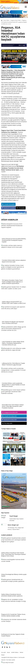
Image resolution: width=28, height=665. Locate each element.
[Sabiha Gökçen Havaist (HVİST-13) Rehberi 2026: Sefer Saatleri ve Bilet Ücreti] (14, 287)
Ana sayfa (3, 652)
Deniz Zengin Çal (13, 525)
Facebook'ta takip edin (10, 420)
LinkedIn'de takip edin (10, 416)
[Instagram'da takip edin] (4, 647)
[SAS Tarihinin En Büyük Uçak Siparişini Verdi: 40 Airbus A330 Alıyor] (14, 307)
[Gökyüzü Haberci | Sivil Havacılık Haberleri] (11, 7)
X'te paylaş (21, 208)
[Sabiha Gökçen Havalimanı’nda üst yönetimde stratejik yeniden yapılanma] (14, 580)
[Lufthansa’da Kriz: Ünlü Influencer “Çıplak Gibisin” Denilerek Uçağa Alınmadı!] (14, 349)
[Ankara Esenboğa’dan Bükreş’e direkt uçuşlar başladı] (14, 560)
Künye (8, 652)
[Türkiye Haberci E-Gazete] (14, 449)
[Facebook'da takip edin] (2, 647)
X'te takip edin (8, 423)
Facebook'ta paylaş (9, 208)
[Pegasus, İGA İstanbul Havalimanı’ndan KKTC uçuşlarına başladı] (14, 57)
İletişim (3, 655)
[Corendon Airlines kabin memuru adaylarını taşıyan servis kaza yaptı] (14, 246)
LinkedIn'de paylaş (9, 204)
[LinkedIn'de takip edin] (7, 647)
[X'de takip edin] (9, 647)
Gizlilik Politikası (15, 652)
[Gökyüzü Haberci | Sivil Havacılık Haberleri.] (1, 20)
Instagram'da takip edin (11, 412)
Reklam (21, 652)
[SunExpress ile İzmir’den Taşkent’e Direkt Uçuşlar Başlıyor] (14, 620)
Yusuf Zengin (13, 516)
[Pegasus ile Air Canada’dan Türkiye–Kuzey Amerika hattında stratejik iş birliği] (14, 600)
